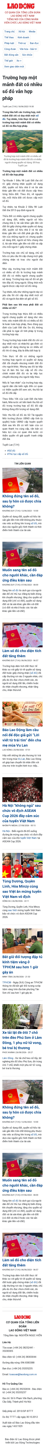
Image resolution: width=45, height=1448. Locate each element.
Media (32, 31)
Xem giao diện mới (14, 66)
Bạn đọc (34, 43)
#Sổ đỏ (11, 450)
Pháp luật (9, 43)
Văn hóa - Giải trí (28, 49)
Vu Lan (21, 758)
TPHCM (6, 982)
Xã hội (21, 31)
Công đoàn (10, 49)
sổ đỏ (34, 523)
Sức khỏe (27, 54)
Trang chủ (9, 31)
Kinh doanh (23, 37)
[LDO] (22, 481)
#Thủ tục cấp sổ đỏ (17, 454)
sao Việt (12, 910)
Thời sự (22, 43)
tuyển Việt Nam (28, 837)
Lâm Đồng (8, 1058)
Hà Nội (6, 831)
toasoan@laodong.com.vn (23, 1374)
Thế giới (8, 60)
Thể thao (9, 37)
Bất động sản (11, 54)
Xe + (19, 60)
